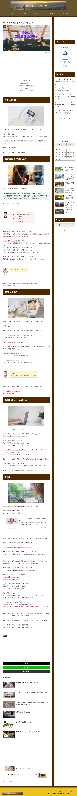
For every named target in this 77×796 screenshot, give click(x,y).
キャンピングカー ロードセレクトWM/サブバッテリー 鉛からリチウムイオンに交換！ (65, 82)
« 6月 (56, 163)
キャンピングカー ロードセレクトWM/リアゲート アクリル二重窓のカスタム (65, 96)
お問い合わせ (72, 791)
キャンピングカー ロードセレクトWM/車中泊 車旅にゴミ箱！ (65, 89)
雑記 (5, 635)
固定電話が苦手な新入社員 (27, 85)
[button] (26, 671)
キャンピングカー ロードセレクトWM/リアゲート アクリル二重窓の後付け (65, 105)
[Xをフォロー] (64, 66)
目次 (24, 80)
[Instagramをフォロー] (66, 66)
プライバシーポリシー (62, 791)
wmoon (65, 59)
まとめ (22, 92)
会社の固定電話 (24, 83)
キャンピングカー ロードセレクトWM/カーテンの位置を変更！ (65, 112)
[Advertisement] (26, 65)
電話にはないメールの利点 (27, 90)
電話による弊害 (24, 88)
